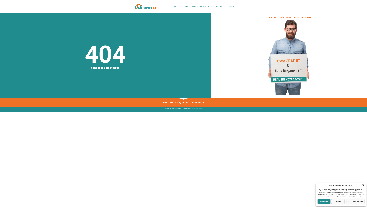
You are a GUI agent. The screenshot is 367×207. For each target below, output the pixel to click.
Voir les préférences (354, 201)
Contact (232, 7)
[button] (363, 185)
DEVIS (186, 7)
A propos (177, 7)
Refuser (338, 201)
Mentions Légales (197, 108)
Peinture (219, 7)
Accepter (324, 201)
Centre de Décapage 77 (200, 7)
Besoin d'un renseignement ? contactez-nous (183, 102)
